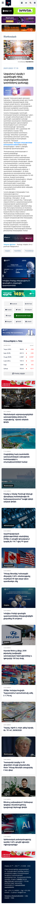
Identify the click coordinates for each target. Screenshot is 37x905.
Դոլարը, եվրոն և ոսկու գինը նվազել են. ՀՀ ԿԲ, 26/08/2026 (18, 729)
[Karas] (18, 383)
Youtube (9, 309)
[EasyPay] (18, 11)
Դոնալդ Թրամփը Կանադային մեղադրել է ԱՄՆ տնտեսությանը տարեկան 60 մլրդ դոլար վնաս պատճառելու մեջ (17, 577)
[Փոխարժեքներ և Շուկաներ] (26, 3)
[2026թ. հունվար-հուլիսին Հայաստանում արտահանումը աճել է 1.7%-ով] (18, 267)
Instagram (29, 309)
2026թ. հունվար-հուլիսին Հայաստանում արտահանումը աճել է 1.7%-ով (17, 283)
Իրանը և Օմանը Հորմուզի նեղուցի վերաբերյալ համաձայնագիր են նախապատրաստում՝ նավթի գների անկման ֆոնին (18, 498)
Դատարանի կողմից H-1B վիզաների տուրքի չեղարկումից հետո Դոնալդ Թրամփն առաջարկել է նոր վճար (18, 766)
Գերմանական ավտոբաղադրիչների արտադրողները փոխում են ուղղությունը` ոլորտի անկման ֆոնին (18, 418)
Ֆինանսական (9, 446)
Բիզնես (6, 406)
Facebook (14, 303)
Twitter (19, 309)
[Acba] (18, 293)
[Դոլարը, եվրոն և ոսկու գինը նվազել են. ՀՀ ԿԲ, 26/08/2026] (18, 712)
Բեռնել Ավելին (19, 373)
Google (9, 315)
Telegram (9, 321)
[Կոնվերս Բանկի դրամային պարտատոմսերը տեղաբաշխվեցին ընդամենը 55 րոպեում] (18, 598)
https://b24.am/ (9, 881)
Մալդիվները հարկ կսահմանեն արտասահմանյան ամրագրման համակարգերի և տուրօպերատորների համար (17, 458)
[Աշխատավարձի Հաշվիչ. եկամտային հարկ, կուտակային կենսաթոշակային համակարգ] (22, 3)
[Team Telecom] (18, 91)
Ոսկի (5, 364)
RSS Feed (29, 303)
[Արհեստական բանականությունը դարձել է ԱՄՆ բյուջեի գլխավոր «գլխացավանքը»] (18, 824)
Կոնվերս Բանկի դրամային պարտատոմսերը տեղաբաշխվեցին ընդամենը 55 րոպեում (18, 616)
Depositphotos (29, 61)
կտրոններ (17, 251)
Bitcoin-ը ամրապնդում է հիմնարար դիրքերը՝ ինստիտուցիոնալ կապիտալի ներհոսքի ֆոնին (18, 804)
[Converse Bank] (18, 332)
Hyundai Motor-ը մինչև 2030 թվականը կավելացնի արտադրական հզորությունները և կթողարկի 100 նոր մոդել (18, 654)
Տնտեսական (10, 36)
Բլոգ (12, 898)
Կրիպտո (7, 794)
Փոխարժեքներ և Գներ (13, 341)
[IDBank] (18, 28)
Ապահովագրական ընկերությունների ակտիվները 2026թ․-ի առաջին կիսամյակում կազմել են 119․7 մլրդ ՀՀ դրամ (17, 537)
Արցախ (7, 251)
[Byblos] (18, 19)
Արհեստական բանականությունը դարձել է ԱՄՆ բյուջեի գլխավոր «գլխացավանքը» (17, 842)
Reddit (19, 321)
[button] (5, 278)
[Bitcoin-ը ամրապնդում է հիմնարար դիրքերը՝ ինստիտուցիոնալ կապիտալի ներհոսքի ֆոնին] (18, 786)
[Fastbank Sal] (18, 238)
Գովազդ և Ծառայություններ (14, 896)
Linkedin (29, 321)
